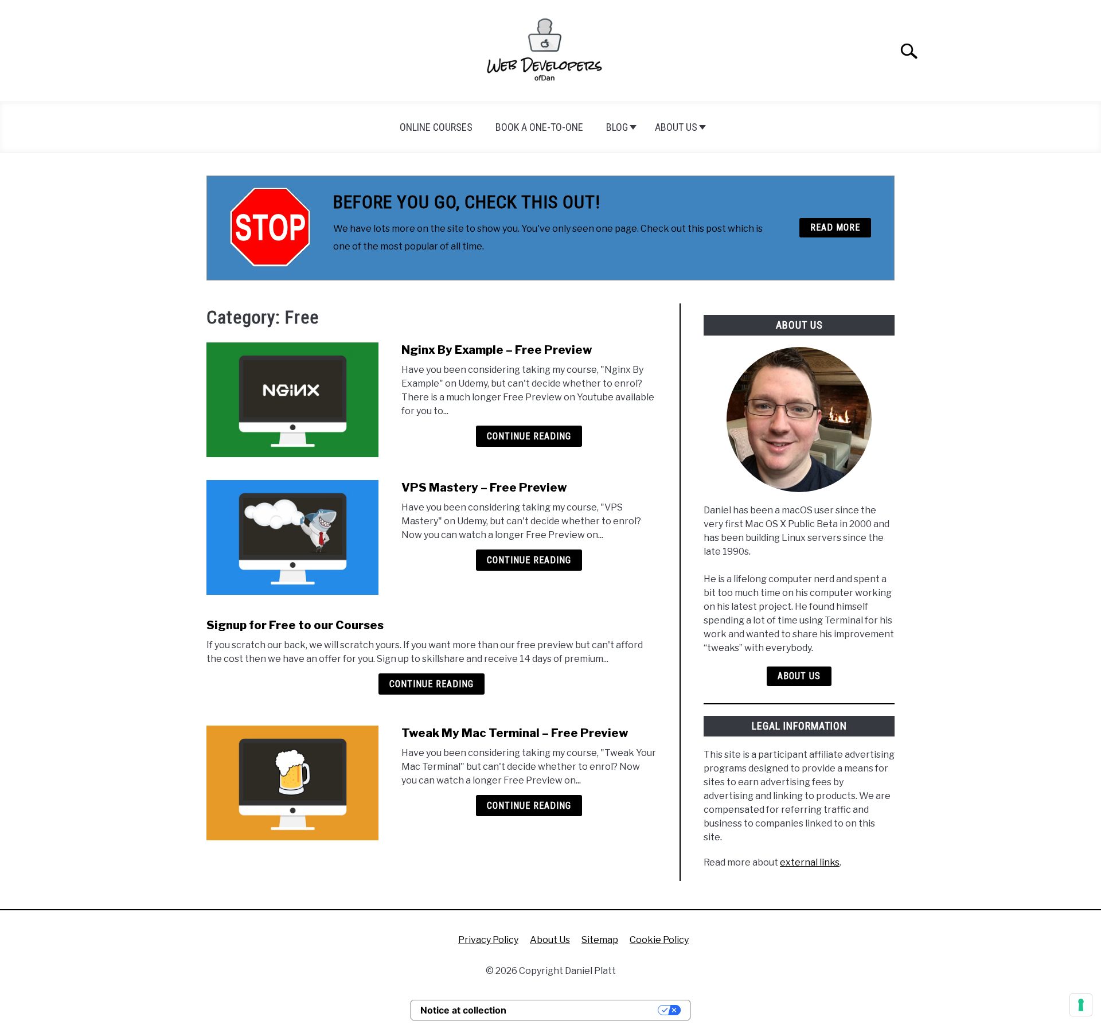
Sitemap (599, 939)
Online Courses (436, 127)
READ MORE (835, 227)
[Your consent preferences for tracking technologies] (1081, 1005)
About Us (676, 127)
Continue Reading (529, 436)
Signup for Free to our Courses (295, 625)
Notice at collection (463, 1010)
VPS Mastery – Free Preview (484, 487)
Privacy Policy (488, 939)
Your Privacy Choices (587, 1010)
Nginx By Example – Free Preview (496, 350)
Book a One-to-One (539, 127)
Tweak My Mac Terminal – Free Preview (514, 733)
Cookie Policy (659, 939)
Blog (617, 127)
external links (810, 862)
